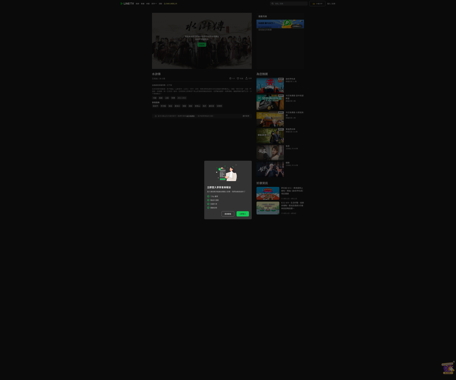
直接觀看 (228, 214)
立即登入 (242, 214)
